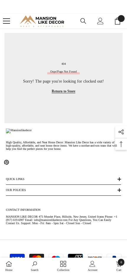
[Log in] (100, 21)
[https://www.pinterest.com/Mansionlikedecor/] (6, 162)
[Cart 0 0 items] (117, 21)
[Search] (83, 21)
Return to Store (63, 91)
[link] (34, 266)
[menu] (6, 21)
